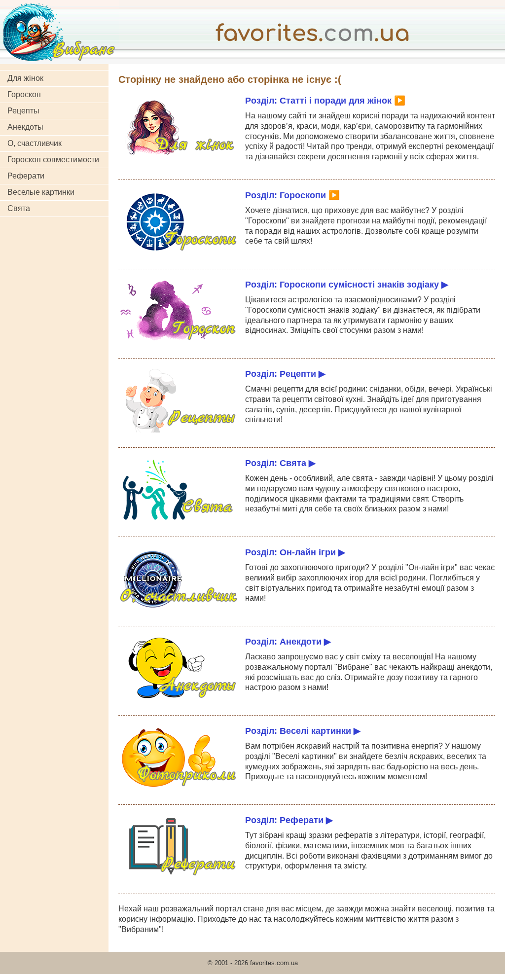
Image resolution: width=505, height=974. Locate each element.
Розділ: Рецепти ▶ (285, 373)
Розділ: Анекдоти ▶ (288, 641)
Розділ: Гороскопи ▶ (292, 195)
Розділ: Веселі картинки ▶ (303, 730)
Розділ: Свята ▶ (280, 463)
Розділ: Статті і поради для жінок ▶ (325, 100)
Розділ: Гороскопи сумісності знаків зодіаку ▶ (346, 284)
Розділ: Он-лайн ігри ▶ (295, 552)
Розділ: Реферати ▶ (289, 820)
